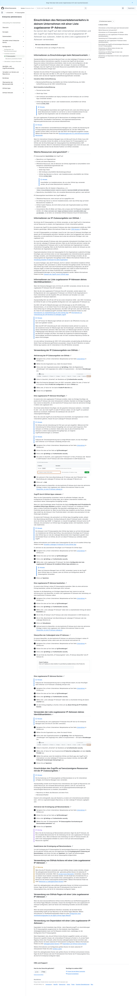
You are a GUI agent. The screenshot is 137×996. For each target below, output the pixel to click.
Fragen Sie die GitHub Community (76, 971)
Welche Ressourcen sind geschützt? (50, 152)
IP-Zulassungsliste (19, 12)
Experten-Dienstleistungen (83, 984)
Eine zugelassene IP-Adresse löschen (48, 676)
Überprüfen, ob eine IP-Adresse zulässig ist (49, 489)
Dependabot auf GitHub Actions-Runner (74, 943)
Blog (92, 984)
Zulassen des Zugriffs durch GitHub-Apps (56, 274)
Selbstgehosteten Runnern (51, 943)
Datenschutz (62, 984)
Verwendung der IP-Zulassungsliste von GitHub (56, 350)
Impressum (48, 984)
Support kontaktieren (73, 973)
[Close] (132, 2)
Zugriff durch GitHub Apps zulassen (48, 494)
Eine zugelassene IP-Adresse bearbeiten (49, 583)
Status (68, 984)
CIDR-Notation (75, 229)
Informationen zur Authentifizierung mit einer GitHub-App (51, 312)
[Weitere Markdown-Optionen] (113, 21)
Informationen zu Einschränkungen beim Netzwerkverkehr (61, 55)
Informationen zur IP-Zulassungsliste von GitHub (56, 218)
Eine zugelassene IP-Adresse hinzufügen (49, 396)
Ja (37, 971)
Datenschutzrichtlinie (38, 974)
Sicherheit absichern (8, 12)
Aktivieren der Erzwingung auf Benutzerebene (51, 807)
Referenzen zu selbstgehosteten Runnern (51, 881)
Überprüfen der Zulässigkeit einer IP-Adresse (51, 635)
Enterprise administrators (12, 17)
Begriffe (56, 984)
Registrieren (131, 8)
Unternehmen (81, 359)
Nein (44, 971)
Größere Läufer (57, 949)
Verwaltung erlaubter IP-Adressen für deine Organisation (51, 259)
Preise (73, 984)
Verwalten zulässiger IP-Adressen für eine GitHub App (60, 544)
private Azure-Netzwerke (66, 874)
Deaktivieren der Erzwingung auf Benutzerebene (52, 846)
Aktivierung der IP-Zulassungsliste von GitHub (51, 355)
